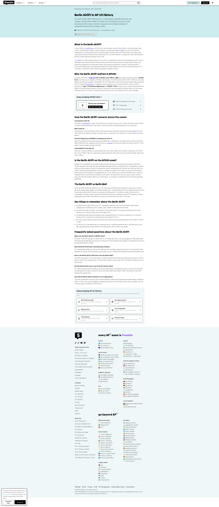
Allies (122, 50)
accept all (20, 502)
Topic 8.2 (92, 78)
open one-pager (96, 107)
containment (86, 123)
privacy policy (6, 494)
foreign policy (89, 84)
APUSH (79, 60)
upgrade (205, 3)
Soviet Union (89, 48)
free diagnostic (193, 3)
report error (92, 34)
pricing (41, 3)
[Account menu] (212, 3)
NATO (134, 131)
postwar (109, 143)
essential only (8, 502)
